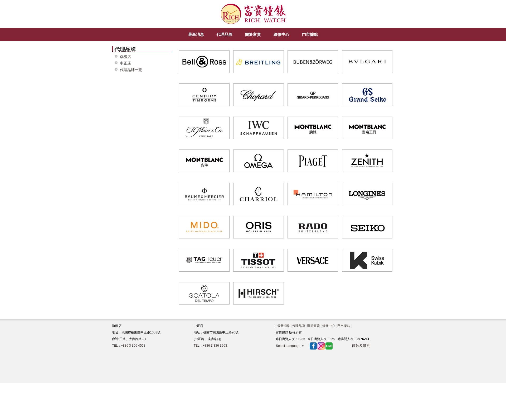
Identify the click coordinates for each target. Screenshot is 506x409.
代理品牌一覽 (131, 70)
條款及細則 (361, 345)
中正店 (125, 63)
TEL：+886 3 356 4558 (128, 345)
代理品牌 (298, 326)
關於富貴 (313, 326)
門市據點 (343, 326)
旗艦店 (125, 57)
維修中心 (328, 326)
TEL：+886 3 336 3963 (210, 345)
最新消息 (283, 326)
